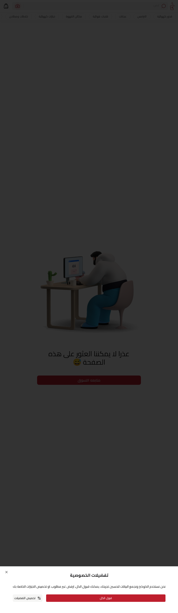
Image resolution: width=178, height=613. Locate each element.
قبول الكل (106, 598)
